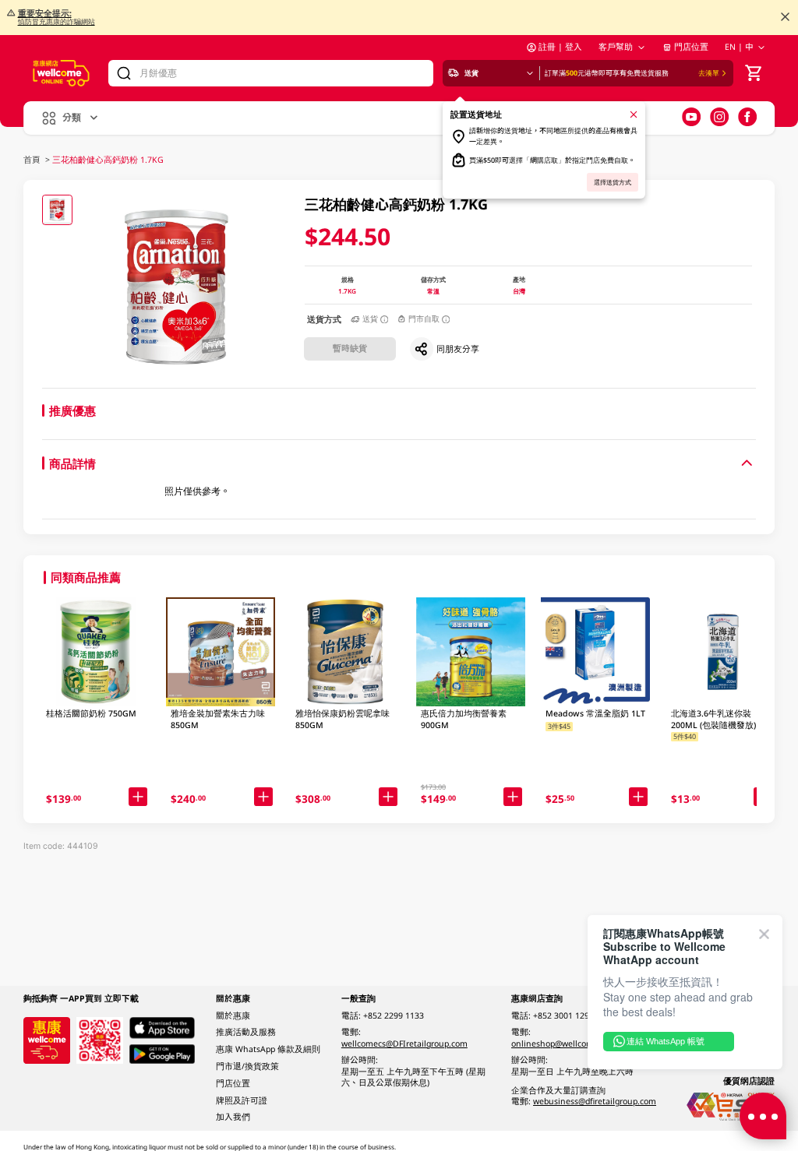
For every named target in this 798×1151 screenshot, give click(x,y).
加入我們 (233, 1116)
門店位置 (691, 46)
